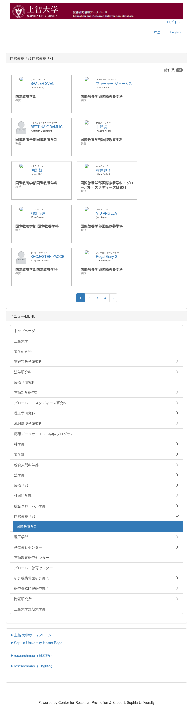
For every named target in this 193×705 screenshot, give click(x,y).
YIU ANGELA (106, 213)
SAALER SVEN (42, 83)
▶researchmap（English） (32, 665)
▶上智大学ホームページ (31, 634)
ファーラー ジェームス (114, 83)
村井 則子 (103, 169)
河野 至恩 (38, 213)
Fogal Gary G (107, 256)
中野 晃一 (103, 126)
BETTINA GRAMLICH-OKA (52, 126)
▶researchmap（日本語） (32, 655)
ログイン (174, 21)
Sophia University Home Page (38, 642)
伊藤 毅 (36, 169)
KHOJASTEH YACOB (47, 256)
